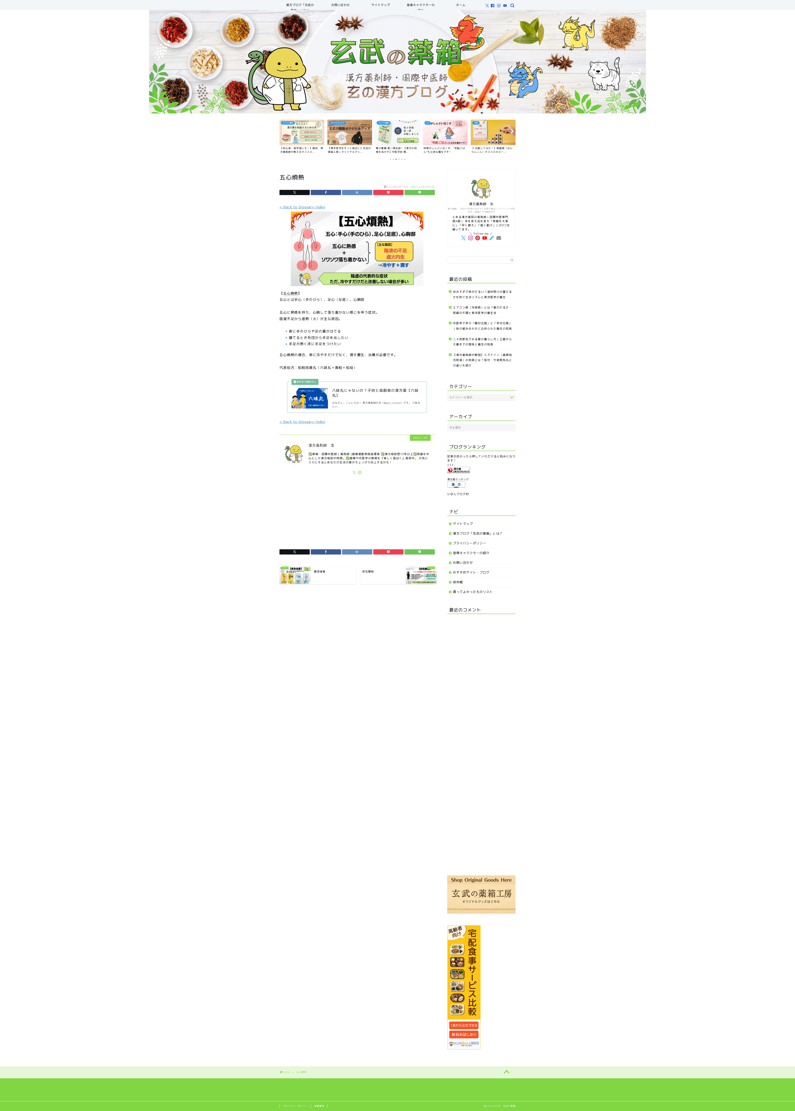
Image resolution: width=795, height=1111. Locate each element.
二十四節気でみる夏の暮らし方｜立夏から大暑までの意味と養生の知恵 (482, 341)
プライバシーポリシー (469, 543)
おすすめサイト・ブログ (471, 572)
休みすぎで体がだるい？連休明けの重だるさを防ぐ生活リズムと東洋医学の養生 (482, 294)
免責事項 (319, 1106)
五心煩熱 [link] (290, 293)
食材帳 (458, 582)
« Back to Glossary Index (302, 207)
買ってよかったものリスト (473, 592)
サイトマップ (380, 5)
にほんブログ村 (458, 494)
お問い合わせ (340, 5)
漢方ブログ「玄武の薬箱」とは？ (300, 6)
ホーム (460, 5)
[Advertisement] (357, 510)
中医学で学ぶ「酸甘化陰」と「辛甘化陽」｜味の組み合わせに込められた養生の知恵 (482, 325)
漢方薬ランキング (458, 479)
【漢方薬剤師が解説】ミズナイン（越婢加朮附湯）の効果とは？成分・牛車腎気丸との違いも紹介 (482, 360)
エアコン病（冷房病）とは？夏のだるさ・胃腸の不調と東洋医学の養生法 (482, 310)
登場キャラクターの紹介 (421, 6)
